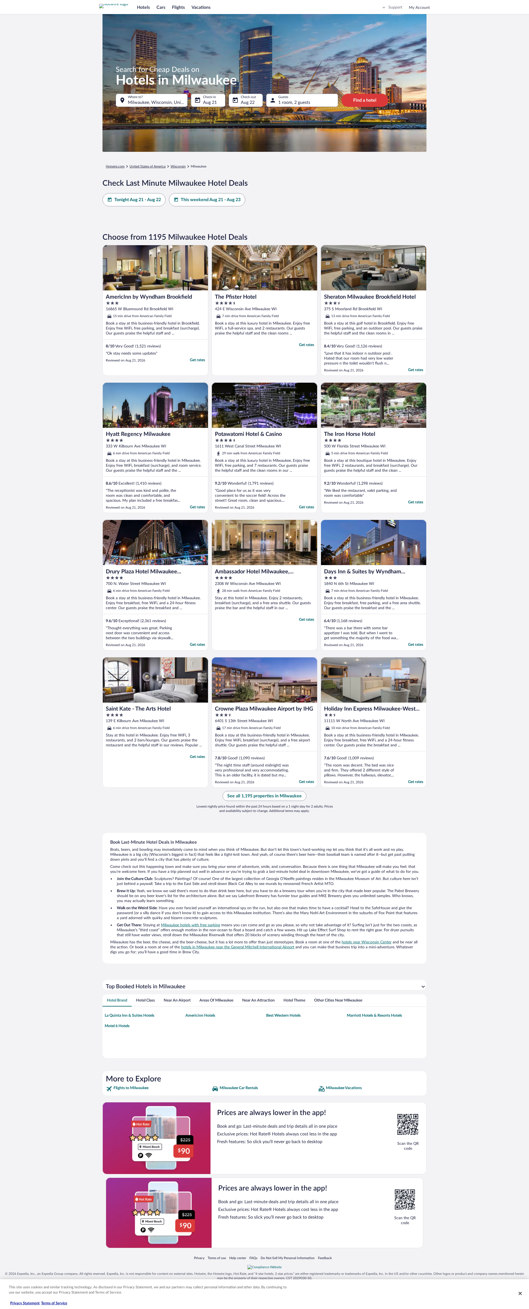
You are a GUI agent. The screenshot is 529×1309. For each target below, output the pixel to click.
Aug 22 (248, 102)
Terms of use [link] (217, 1258)
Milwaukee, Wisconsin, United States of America (158, 102)
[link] (158, 1089)
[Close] (520, 1293)
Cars (160, 7)
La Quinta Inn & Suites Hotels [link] (129, 1015)
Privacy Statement (25, 1303)
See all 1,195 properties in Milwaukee (264, 796)
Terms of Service (54, 1303)
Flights (178, 7)
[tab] (117, 1000)
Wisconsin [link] (178, 166)
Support (395, 7)
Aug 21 (210, 102)
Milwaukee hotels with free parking (190, 925)
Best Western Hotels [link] (283, 1015)
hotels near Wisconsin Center (367, 942)
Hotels (143, 7)
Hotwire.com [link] (115, 166)
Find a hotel (364, 100)
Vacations (200, 7)
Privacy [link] (199, 1258)
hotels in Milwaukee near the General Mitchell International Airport (237, 947)
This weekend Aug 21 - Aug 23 (211, 200)
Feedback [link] (325, 1258)
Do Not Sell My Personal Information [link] (288, 1258)
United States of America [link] (147, 166)
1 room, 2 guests (294, 102)
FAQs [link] (253, 1258)
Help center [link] (237, 1258)
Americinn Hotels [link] (200, 1015)
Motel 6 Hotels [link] (117, 1026)
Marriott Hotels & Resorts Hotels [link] (374, 1015)
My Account (419, 8)
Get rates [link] (197, 360)
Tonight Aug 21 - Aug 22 (137, 200)
